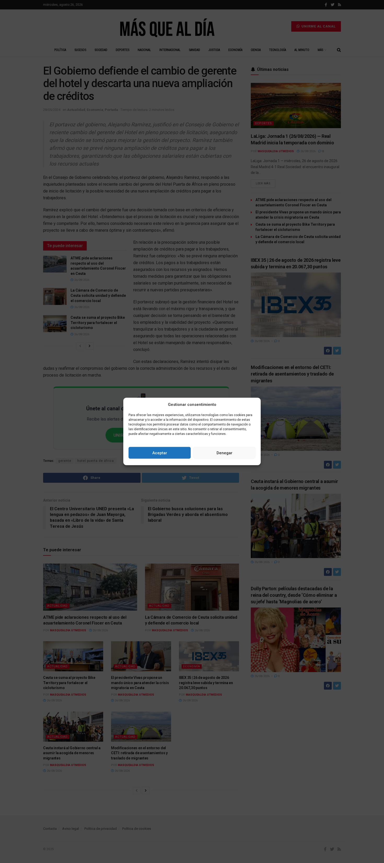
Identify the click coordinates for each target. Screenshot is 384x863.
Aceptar (159, 453)
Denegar (224, 453)
